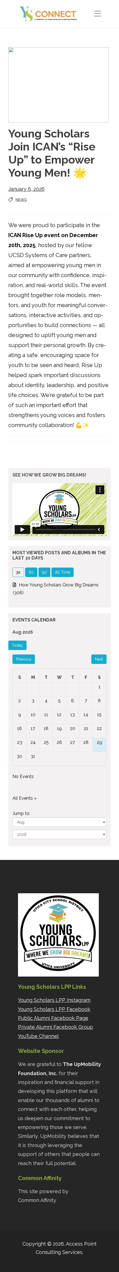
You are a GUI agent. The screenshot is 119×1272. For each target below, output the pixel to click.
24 (33, 742)
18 (46, 728)
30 (19, 756)
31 (33, 756)
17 (33, 728)
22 (99, 728)
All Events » (24, 798)
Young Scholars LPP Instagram (54, 1000)
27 (72, 742)
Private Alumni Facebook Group (55, 1027)
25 (46, 742)
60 (31, 572)
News (21, 199)
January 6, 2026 (26, 189)
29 (99, 742)
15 (99, 714)
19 (59, 728)
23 (19, 742)
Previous (23, 659)
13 (72, 714)
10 (33, 714)
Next (99, 659)
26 (59, 742)
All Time (62, 572)
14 (86, 714)
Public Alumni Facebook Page (53, 1018)
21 (86, 728)
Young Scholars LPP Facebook (54, 1009)
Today (17, 645)
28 (86, 742)
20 (72, 728)
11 (46, 714)
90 (44, 572)
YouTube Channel (38, 1036)
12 (59, 714)
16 (19, 728)
